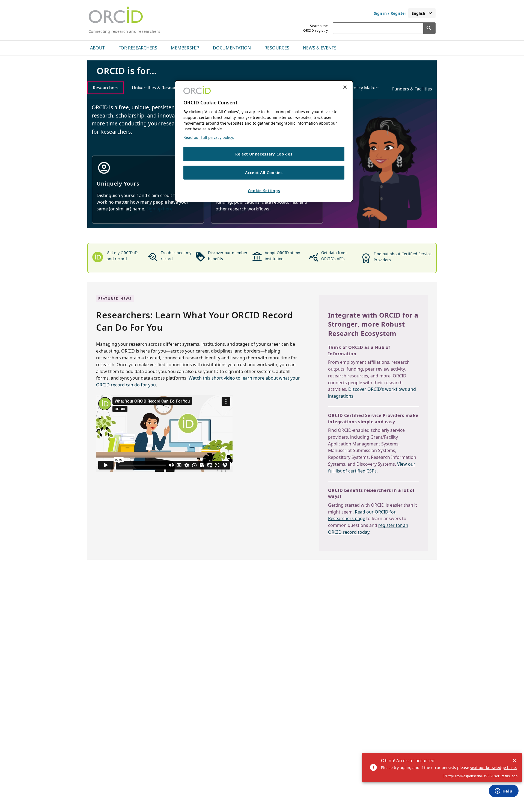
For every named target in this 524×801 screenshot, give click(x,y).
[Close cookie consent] (345, 87)
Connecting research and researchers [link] (124, 31)
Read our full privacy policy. (208, 137)
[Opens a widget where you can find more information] (504, 791)
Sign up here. (160, 209)
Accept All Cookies (264, 172)
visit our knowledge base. (493, 767)
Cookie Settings (264, 190)
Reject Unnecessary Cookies (263, 154)
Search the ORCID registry (315, 28)
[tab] (105, 87)
